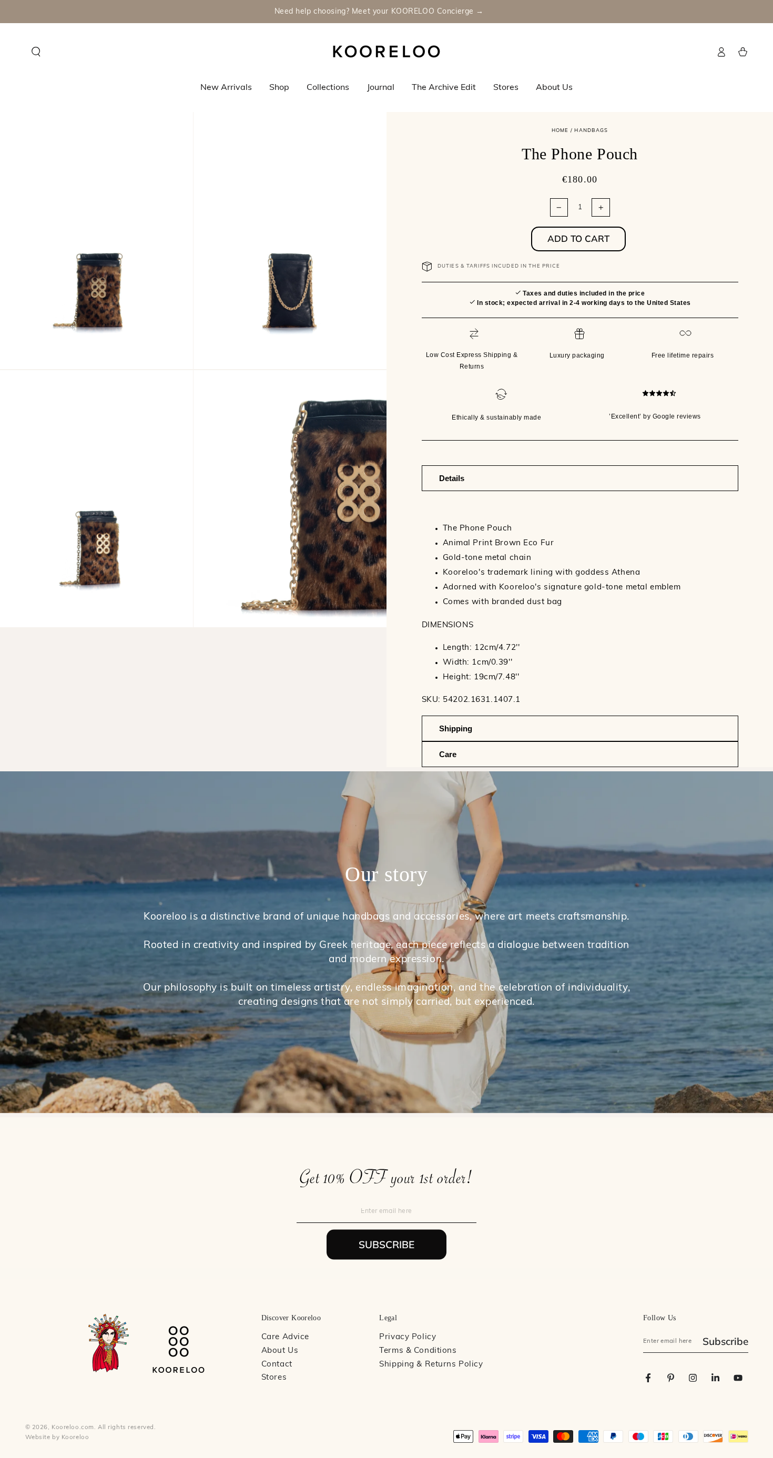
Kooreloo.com (73, 1427)
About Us (280, 1351)
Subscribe (386, 1244)
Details (451, 478)
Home (560, 130)
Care (447, 754)
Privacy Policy (407, 1337)
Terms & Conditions (417, 1351)
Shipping (455, 728)
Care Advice (285, 1337)
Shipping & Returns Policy (431, 1365)
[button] (36, 52)
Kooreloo (75, 1437)
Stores (274, 1378)
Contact (276, 1365)
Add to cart (578, 238)
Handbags (591, 130)
